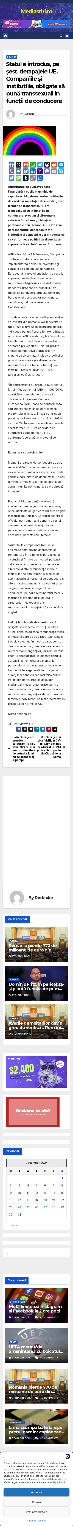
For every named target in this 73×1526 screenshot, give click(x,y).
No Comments (49, 1317)
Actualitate (17, 1423)
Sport (13, 1342)
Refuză (36, 1502)
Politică (11, 57)
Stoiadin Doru (21, 956)
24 (19, 1207)
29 (62, 1207)
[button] (67, 1456)
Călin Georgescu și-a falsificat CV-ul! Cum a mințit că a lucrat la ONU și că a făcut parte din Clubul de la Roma (49, 747)
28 (53, 1207)
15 (62, 1192)
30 (10, 1214)
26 (36, 1207)
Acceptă (36, 1492)
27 (45, 1207)
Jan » (14, 1225)
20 (45, 1200)
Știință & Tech (17, 1302)
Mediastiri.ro (36, 11)
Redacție (29, 114)
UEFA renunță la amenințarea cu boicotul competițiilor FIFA (34, 1351)
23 (10, 1207)
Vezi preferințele (36, 1512)
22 (62, 1200)
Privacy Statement (36, 1520)
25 (28, 1207)
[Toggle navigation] (34, 35)
